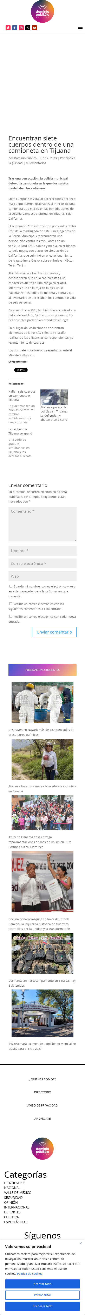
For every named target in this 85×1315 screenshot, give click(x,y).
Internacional (16, 1207)
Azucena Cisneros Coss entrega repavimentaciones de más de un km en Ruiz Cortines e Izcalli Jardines (39, 842)
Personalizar (42, 1295)
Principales (67, 158)
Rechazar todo (42, 1306)
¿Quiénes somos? (43, 1079)
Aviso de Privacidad (42, 1105)
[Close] (80, 1243)
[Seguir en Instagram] (21, 27)
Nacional (12, 1187)
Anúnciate (42, 1118)
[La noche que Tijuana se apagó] (24, 442)
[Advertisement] (42, 78)
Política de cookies (29, 1274)
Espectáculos (16, 1222)
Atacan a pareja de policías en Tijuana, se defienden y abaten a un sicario (53, 413)
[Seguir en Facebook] (14, 27)
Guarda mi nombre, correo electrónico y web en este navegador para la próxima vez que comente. (41, 591)
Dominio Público (25, 158)
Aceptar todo (42, 1284)
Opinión (11, 1202)
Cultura (11, 1217)
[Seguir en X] (27, 27)
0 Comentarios (36, 163)
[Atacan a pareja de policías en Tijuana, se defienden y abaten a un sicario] (54, 397)
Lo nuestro (14, 1183)
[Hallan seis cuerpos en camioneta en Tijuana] (24, 406)
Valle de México (17, 1192)
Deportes (12, 1212)
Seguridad (15, 163)
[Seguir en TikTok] (8, 27)
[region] (42, 1277)
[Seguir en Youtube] (34, 27)
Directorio (42, 1092)
